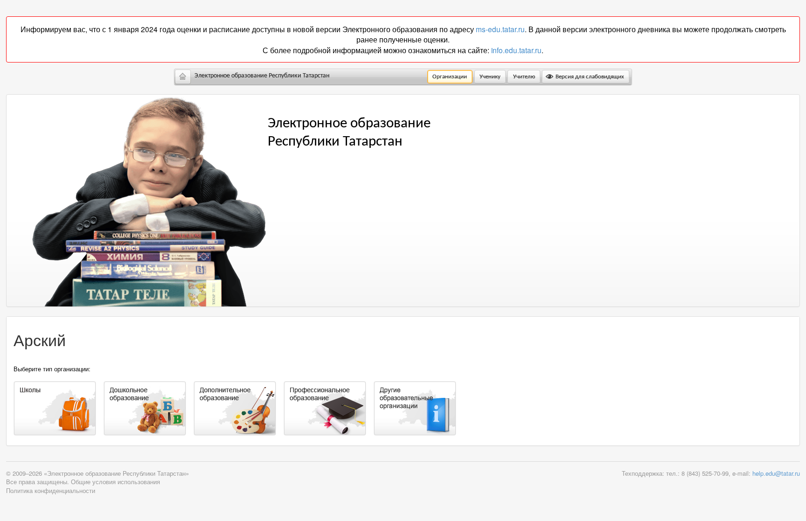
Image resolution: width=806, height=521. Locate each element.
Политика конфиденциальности (50, 490)
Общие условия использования (115, 481)
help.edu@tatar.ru (776, 473)
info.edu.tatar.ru (516, 50)
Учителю (524, 77)
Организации (449, 77)
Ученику (489, 77)
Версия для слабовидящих (589, 77)
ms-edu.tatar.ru (500, 29)
